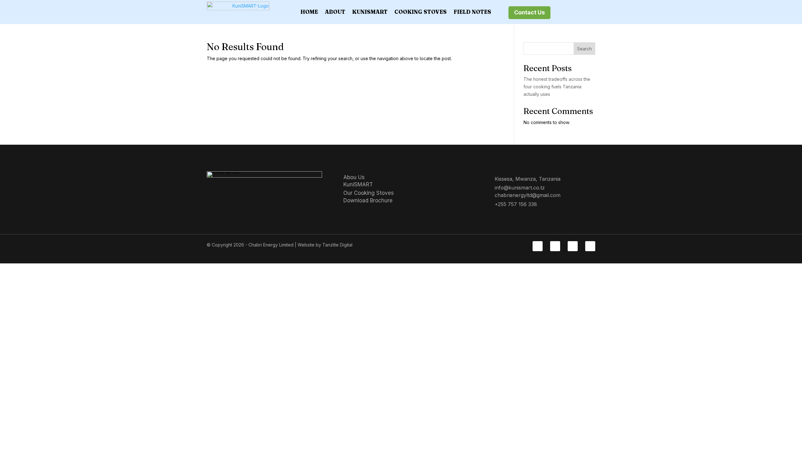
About (335, 11)
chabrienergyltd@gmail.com (527, 195)
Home (309, 11)
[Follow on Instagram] (573, 246)
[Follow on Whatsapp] (590, 246)
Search (584, 48)
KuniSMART (370, 11)
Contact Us (529, 12)
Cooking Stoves (420, 11)
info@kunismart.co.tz (520, 187)
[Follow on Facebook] (538, 246)
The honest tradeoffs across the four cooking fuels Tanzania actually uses (556, 86)
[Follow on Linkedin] (555, 246)
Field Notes (472, 11)
